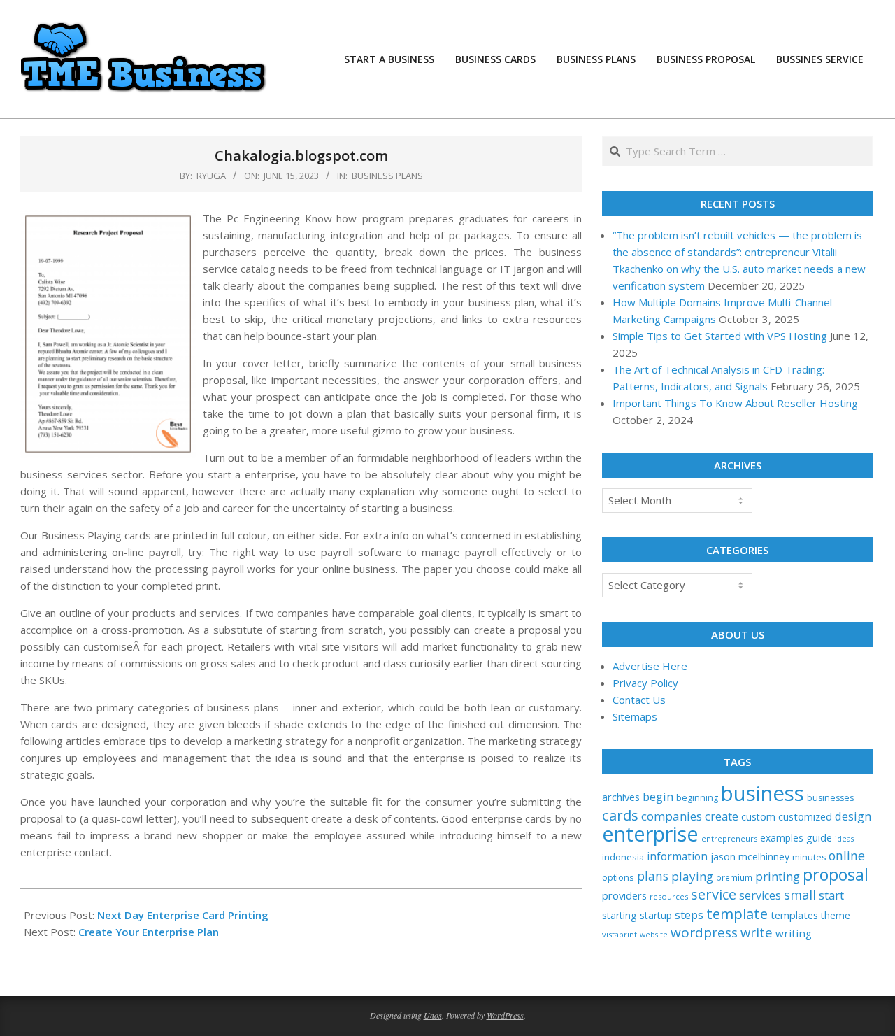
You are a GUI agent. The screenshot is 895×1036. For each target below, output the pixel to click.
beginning (697, 798)
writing (793, 933)
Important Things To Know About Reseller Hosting (735, 403)
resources (669, 896)
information (677, 856)
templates (794, 915)
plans (652, 876)
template (737, 913)
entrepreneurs (729, 838)
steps (689, 915)
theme (835, 915)
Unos (433, 1015)
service (713, 894)
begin (658, 796)
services (760, 895)
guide (819, 837)
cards (620, 815)
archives (621, 797)
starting (619, 915)
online (847, 855)
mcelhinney (763, 856)
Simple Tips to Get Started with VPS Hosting (720, 336)
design (853, 816)
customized (805, 816)
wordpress (704, 932)
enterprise (650, 833)
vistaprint (619, 934)
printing (777, 876)
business (762, 793)
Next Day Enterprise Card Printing (182, 915)
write (756, 932)
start (831, 895)
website (654, 934)
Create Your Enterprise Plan (148, 932)
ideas (844, 839)
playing (692, 876)
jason (723, 856)
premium (734, 877)
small (800, 894)
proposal (835, 874)
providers (624, 895)
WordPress (505, 1015)
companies (671, 816)
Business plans (387, 175)
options (618, 877)
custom (758, 816)
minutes (809, 857)
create (721, 816)
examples (781, 837)
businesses (830, 798)
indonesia (623, 857)
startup (656, 915)
